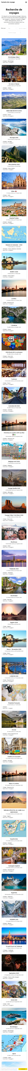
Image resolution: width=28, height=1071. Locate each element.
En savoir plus (14, 1069)
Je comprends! (23, 1069)
